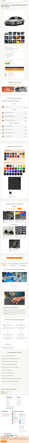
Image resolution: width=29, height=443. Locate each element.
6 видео (3, 8)
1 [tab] (11, 283)
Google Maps (15, 421)
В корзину (14, 257)
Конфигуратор (14, 69)
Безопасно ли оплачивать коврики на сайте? (10, 381)
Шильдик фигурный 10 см (14, 249)
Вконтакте (15, 413)
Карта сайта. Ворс (19, 404)
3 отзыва (10, 47)
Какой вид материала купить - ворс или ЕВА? (10, 367)
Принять (3, 441)
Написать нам (23, 420)
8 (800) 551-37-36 (22, 414)
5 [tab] (16, 283)
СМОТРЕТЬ (19, 208)
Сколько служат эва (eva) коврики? (8, 355)
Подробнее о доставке (8, 76)
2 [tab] (12, 283)
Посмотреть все (14, 384)
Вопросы (7, 8)
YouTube (14, 414)
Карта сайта (18, 403)
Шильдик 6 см (18, 235)
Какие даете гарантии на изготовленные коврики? (11, 378)
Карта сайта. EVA (19, 405)
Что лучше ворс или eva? (14, 84)
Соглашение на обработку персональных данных (10, 408)
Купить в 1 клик (14, 67)
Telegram (14, 416)
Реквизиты (8, 404)
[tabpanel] (14, 277)
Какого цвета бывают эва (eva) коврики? (9, 364)
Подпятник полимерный (20, 220)
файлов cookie (16, 438)
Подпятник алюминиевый (8, 220)
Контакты (7, 405)
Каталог (19, 397)
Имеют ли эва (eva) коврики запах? (8, 372)
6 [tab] (17, 283)
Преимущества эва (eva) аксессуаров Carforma (10, 358)
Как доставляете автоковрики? (8, 375)
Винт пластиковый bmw (7, 235)
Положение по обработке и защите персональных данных (10, 406)
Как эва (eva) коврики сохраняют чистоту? (10, 361)
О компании (8, 403)
